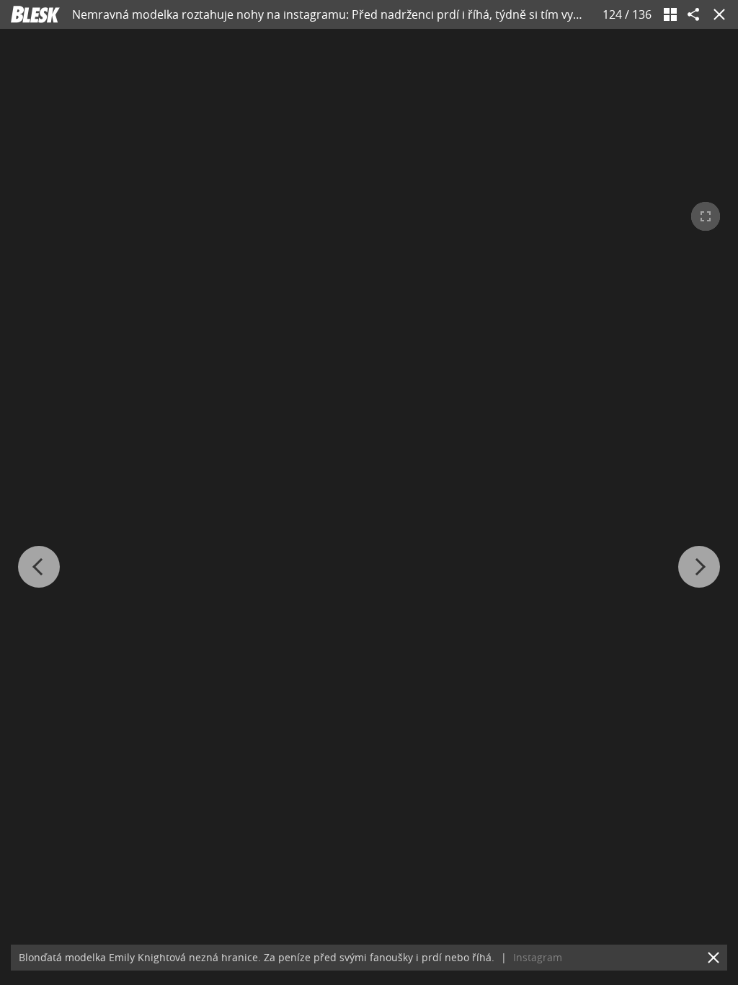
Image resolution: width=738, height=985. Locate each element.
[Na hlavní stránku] (35, 14)
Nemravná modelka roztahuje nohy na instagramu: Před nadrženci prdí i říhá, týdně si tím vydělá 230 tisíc (357, 14)
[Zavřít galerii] (716, 14)
